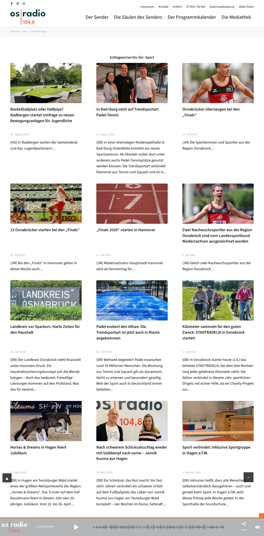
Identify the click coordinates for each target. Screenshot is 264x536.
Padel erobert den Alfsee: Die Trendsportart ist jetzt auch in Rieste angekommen (128, 332)
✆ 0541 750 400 (195, 7)
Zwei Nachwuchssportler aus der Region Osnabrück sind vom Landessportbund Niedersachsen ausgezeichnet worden (217, 235)
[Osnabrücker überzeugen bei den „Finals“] (218, 83)
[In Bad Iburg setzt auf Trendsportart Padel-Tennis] (132, 83)
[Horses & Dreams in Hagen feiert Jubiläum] (46, 421)
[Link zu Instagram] (18, 3)
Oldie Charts (246, 7)
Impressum (147, 7)
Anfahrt (177, 7)
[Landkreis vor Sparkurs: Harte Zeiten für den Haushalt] (46, 300)
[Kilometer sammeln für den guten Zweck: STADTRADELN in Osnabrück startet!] (218, 300)
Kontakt (164, 7)
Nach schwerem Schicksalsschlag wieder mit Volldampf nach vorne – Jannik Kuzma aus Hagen (131, 453)
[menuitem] (147, 6)
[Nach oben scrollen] (248, 477)
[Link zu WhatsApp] (24, 3)
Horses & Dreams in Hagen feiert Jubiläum (38, 450)
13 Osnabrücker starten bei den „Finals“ (45, 230)
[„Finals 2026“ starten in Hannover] (132, 204)
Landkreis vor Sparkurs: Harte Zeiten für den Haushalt (45, 329)
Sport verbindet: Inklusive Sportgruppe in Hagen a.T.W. (216, 450)
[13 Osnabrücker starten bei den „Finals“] (46, 204)
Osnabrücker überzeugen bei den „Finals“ (211, 112)
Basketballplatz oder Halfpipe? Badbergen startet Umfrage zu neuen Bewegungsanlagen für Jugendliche (42, 115)
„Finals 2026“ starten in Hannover (125, 230)
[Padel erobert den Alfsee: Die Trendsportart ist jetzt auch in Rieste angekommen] (132, 300)
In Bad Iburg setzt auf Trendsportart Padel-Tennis (127, 112)
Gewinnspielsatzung (222, 7)
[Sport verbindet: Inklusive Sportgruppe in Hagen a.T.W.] (218, 421)
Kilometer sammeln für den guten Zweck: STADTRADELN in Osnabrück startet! (213, 332)
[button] (76, 527)
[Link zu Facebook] (11, 3)
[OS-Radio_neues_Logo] (27, 17)
